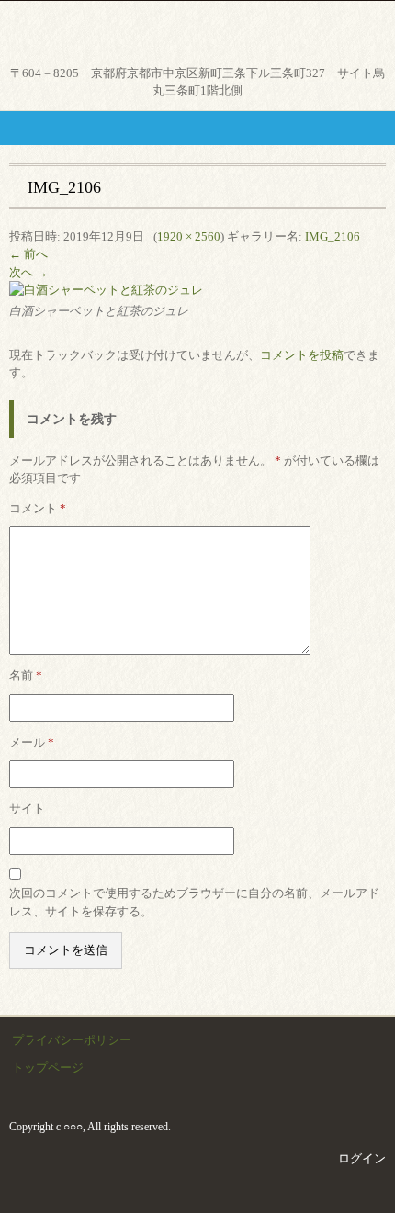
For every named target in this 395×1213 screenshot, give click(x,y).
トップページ (48, 1067)
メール (31, 742)
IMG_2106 (332, 236)
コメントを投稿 (302, 355)
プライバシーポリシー (71, 1040)
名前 (25, 675)
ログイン (362, 1158)
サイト (27, 808)
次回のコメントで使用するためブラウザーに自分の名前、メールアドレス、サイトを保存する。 (194, 902)
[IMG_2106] (106, 290)
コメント (37, 508)
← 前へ (28, 254)
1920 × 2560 (188, 236)
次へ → (28, 272)
